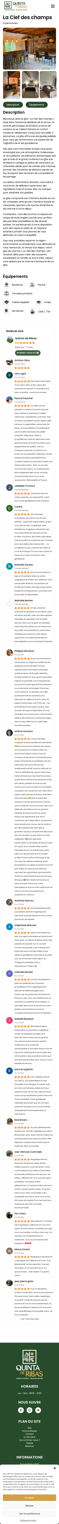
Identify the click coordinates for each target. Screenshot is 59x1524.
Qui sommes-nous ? (29, 1440)
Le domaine (29, 1437)
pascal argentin (23, 1069)
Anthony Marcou (24, 900)
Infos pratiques (29, 1430)
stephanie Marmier (25, 925)
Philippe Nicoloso (24, 651)
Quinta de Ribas (26, 338)
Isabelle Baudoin (24, 1019)
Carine (18, 506)
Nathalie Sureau (23, 564)
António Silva (22, 360)
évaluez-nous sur (26, 352)
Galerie (29, 1443)
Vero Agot (20, 373)
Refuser (29, 1505)
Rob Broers (20, 1120)
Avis (30, 1427)
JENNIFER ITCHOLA (24, 486)
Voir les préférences (29, 1513)
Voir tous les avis (29, 1319)
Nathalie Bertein (23, 600)
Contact (29, 1434)
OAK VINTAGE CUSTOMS (28, 1152)
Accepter (29, 1497)
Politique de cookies (28, 1520)
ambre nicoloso (23, 731)
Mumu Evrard (22, 1249)
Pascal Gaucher (23, 398)
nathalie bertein (23, 972)
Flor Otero (20, 1213)
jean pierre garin (23, 1281)
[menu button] (53, 6)
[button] (54, 1468)
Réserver (29, 1446)
